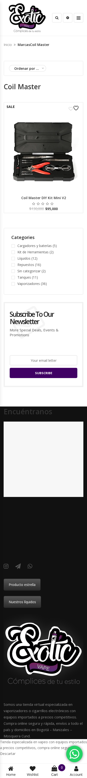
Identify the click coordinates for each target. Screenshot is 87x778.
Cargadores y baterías (34, 245)
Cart (57, 771)
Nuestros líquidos (22, 602)
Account (76, 774)
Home (11, 774)
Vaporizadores (28, 283)
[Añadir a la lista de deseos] (74, 108)
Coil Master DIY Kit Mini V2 (43, 197)
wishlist (33, 774)
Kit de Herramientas (33, 252)
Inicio (8, 44)
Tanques (24, 277)
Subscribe (43, 373)
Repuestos (25, 264)
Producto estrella (22, 584)
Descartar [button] (7, 753)
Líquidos (23, 258)
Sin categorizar (29, 271)
